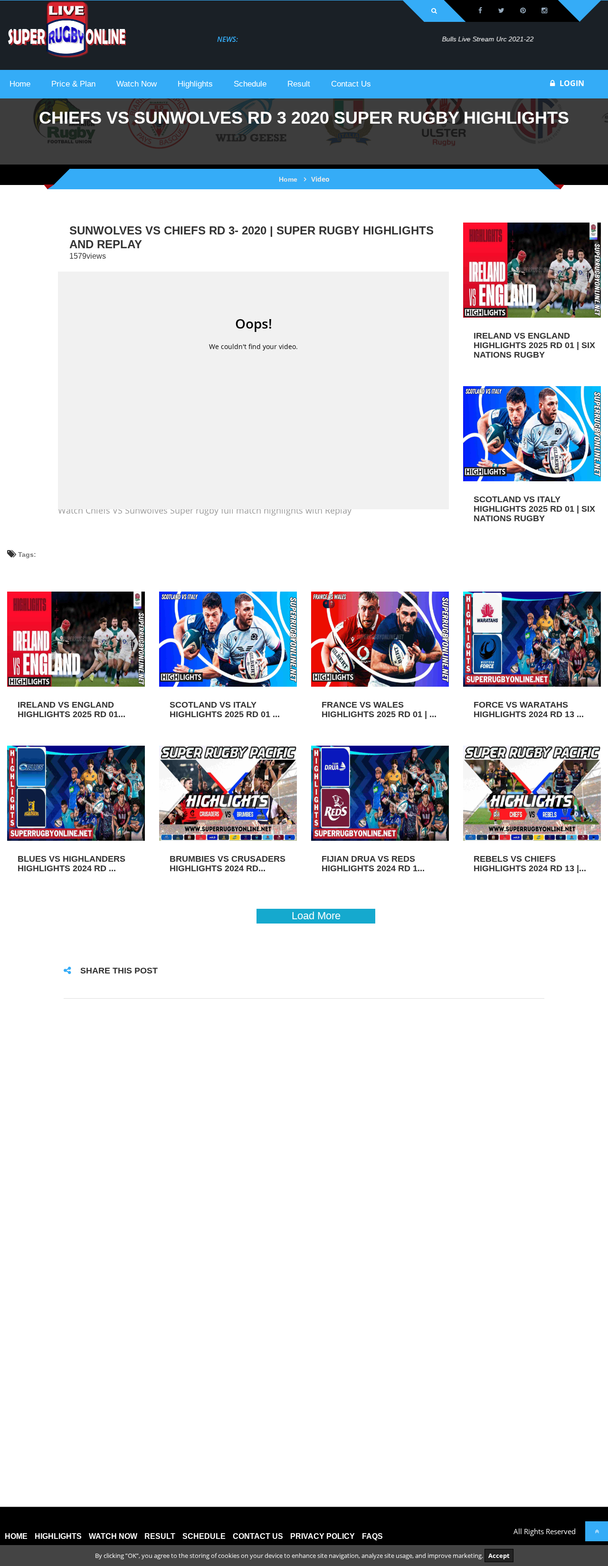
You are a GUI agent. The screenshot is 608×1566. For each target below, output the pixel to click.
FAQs (372, 1536)
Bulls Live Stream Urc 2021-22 (289, 39)
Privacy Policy (322, 1536)
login (572, 83)
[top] (596, 1531)
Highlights (58, 1536)
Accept (499, 1555)
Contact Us (258, 1536)
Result (159, 1536)
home (16, 1536)
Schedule (204, 1536)
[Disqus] (304, 1132)
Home (288, 179)
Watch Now (113, 1536)
